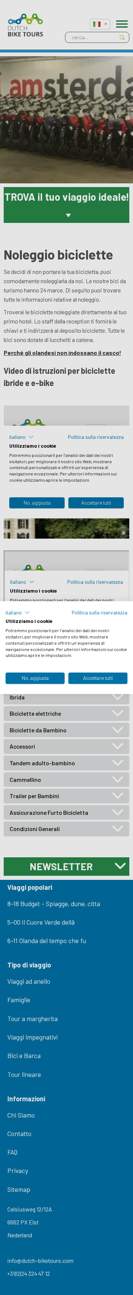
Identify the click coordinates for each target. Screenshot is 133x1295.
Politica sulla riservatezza (99, 612)
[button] (18, 612)
